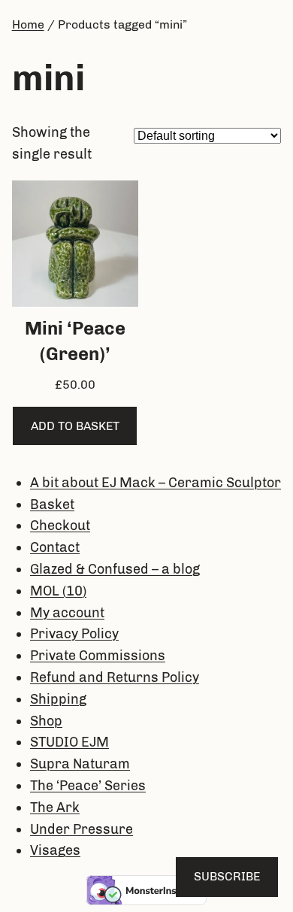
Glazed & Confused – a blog (115, 569)
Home (28, 24)
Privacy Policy (74, 634)
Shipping (58, 699)
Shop (46, 721)
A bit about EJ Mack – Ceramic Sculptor (155, 482)
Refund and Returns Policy (114, 677)
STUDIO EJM (69, 742)
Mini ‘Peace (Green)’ (75, 341)
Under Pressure (81, 829)
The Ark (55, 807)
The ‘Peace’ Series (88, 785)
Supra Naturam (80, 764)
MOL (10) (58, 591)
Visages (55, 850)
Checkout (60, 525)
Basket (52, 504)
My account (67, 612)
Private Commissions (97, 655)
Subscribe (227, 876)
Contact (55, 547)
